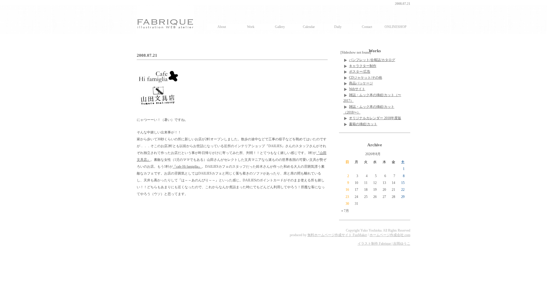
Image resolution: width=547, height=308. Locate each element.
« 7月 (345, 211)
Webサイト (357, 89)
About (221, 27)
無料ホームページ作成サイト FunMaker (337, 235)
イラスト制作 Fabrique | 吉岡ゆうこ (384, 244)
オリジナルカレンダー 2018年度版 (375, 118)
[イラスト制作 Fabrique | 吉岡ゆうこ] (165, 20)
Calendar (309, 27)
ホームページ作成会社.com (390, 235)
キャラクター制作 (362, 66)
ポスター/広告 (359, 72)
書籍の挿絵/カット (363, 124)
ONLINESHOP (396, 27)
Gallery (280, 27)
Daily (338, 27)
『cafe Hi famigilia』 (187, 167)
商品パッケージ (361, 83)
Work (250, 27)
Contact (367, 27)
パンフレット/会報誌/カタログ (372, 60)
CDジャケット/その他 (365, 78)
